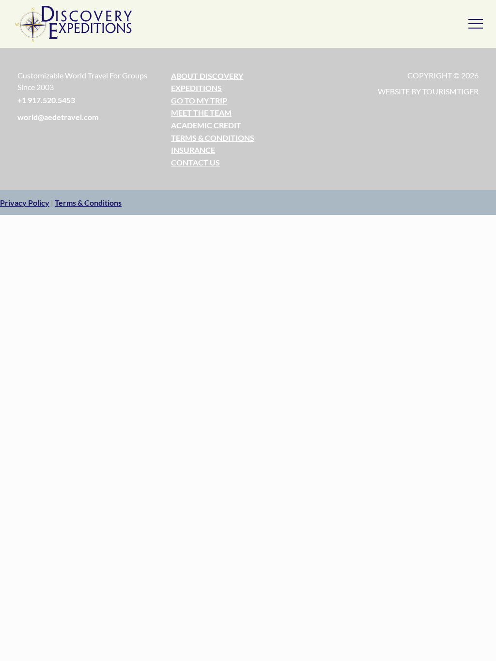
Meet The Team (201, 112)
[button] (24, 202)
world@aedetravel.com (57, 116)
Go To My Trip (199, 100)
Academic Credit (206, 125)
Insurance (193, 149)
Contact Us (195, 162)
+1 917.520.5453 (46, 100)
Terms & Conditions (212, 137)
